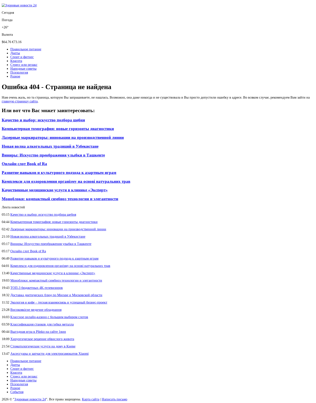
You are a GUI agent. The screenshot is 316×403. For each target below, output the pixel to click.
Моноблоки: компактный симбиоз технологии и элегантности (60, 199)
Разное (15, 76)
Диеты (15, 53)
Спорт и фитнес (22, 57)
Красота (16, 61)
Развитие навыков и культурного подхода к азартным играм (59, 172)
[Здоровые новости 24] (19, 5)
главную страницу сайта (20, 101)
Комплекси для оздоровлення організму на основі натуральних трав (66, 181)
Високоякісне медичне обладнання (35, 310)
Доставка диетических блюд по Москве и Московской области (56, 295)
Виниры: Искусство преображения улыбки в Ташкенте (53, 155)
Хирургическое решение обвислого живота (42, 339)
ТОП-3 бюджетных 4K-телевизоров (36, 288)
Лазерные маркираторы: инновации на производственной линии (63, 137)
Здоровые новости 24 (30, 399)
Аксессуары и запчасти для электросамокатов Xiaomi (49, 353)
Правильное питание (25, 49)
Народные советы (23, 68)
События (16, 392)
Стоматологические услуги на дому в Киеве (42, 346)
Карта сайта (90, 399)
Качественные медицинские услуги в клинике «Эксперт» (55, 190)
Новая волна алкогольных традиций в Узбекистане (50, 146)
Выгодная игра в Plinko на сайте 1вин (38, 331)
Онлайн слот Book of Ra (24, 163)
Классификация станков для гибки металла (42, 324)
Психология (19, 72)
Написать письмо (114, 399)
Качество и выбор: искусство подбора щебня (43, 120)
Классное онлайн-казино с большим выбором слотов (49, 317)
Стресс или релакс (23, 65)
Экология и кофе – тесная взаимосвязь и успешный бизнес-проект (58, 302)
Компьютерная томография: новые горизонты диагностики (58, 128)
